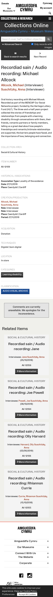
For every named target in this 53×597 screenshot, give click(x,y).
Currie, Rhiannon (27, 496)
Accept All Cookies (27, 594)
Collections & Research (17, 19)
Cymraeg (47, 3)
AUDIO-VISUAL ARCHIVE (15, 291)
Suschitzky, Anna (13, 89)
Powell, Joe (24, 401)
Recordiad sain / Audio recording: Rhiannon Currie (26, 483)
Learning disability (12, 274)
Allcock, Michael (12, 85)
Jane (24, 357)
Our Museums (8, 9)
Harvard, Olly (27, 444)
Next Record (40, 56)
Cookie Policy (30, 591)
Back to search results (15, 56)
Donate (5, 3)
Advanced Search (13, 44)
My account (46, 8)
